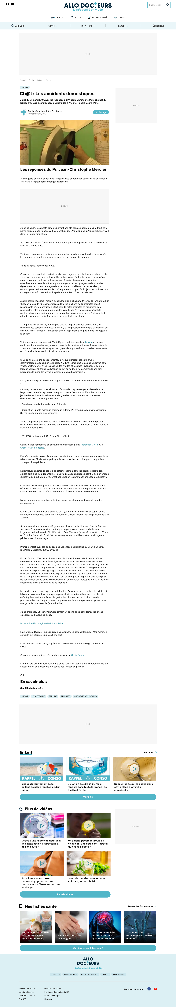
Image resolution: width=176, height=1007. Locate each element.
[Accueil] (88, 963)
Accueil (23, 80)
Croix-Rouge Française (32, 447)
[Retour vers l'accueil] (88, 6)
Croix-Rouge (77, 655)
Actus (78, 17)
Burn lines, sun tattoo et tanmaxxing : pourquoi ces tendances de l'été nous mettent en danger (41, 883)
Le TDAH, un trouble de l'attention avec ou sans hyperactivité (36, 935)
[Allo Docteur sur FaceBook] (7, 4)
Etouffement (38, 696)
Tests (121, 17)
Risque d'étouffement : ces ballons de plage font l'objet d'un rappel (40, 787)
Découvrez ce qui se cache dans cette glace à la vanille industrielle (133, 787)
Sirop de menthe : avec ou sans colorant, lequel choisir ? (86, 880)
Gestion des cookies (53, 988)
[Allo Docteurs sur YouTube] (12, 4)
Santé (51, 25)
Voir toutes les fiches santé (88, 948)
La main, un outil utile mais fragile (69, 937)
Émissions (158, 25)
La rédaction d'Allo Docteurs (47, 111)
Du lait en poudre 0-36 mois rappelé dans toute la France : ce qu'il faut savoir (87, 787)
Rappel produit (70, 974)
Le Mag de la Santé (89, 974)
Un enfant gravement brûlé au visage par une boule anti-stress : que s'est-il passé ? (88, 843)
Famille (122, 25)
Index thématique (52, 995)
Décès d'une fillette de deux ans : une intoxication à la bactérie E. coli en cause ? (41, 843)
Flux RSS (22, 999)
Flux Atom (48, 999)
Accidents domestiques (85, 696)
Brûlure (53, 696)
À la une (19, 25)
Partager (102, 112)
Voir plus (88, 796)
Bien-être (86, 25)
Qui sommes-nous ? (28, 988)
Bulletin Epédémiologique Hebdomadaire (41, 623)
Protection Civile (89, 444)
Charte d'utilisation (27, 995)
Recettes (56, 974)
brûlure (89, 342)
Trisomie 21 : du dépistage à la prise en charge (139, 935)
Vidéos (60, 17)
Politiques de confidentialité (56, 992)
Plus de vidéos (38, 809)
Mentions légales (26, 992)
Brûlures (65, 696)
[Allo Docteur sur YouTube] (155, 989)
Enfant (39, 80)
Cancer (105, 974)
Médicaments (118, 974)
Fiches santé (99, 17)
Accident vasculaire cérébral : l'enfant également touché (104, 935)
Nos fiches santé (41, 906)
